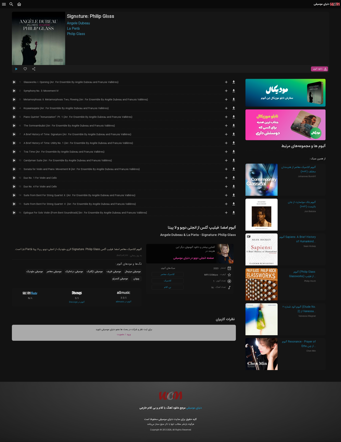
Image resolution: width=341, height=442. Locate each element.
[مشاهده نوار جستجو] (11, 6)
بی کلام (167, 287)
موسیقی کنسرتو (120, 279)
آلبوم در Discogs (77, 302)
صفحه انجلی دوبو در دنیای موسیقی (193, 258)
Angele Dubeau (78, 23)
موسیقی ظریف (114, 271)
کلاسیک (167, 281)
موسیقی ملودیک (34, 271)
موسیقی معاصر (54, 271)
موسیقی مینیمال (133, 271)
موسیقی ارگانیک (95, 271)
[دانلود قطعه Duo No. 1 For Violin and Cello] (234, 179)
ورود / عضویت (124, 334)
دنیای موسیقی (194, 408)
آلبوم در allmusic (123, 301)
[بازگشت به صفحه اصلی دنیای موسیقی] (19, 6)
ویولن (136, 279)
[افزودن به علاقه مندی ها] (25, 70)
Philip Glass (76, 34)
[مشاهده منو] (3, 6)
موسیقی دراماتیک (74, 271)
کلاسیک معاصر (168, 274)
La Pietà (73, 28)
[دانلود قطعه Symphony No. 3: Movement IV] (234, 92)
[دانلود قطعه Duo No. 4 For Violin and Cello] (234, 188)
